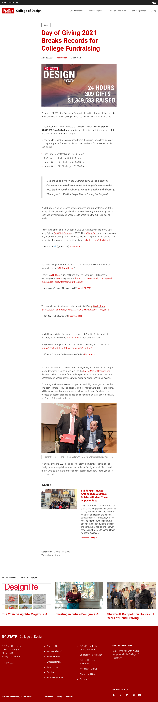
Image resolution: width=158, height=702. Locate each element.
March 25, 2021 (75, 316)
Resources (69, 697)
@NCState (55, 275)
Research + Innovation (117, 11)
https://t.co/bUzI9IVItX (70, 309)
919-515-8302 (8, 663)
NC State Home (11, 2)
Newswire (65, 551)
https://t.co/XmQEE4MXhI (54, 348)
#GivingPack (92, 233)
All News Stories (55, 677)
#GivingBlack (48, 282)
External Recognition (96, 11)
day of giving (53, 555)
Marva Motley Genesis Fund (96, 371)
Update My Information (91, 655)
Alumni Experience (76, 11)
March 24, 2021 (76, 246)
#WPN (59, 278)
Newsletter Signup (89, 669)
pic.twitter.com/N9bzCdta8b (96, 240)
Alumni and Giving (88, 674)
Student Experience (138, 11)
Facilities (51, 672)
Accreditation (53, 656)
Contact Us (52, 646)
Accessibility (49, 697)
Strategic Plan (54, 662)
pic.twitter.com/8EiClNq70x (81, 348)
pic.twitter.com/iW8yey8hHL (95, 309)
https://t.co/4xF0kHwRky (87, 278)
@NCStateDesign (62, 233)
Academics (52, 667)
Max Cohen (62, 58)
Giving (153, 11)
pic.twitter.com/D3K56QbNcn (69, 282)
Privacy (59, 697)
